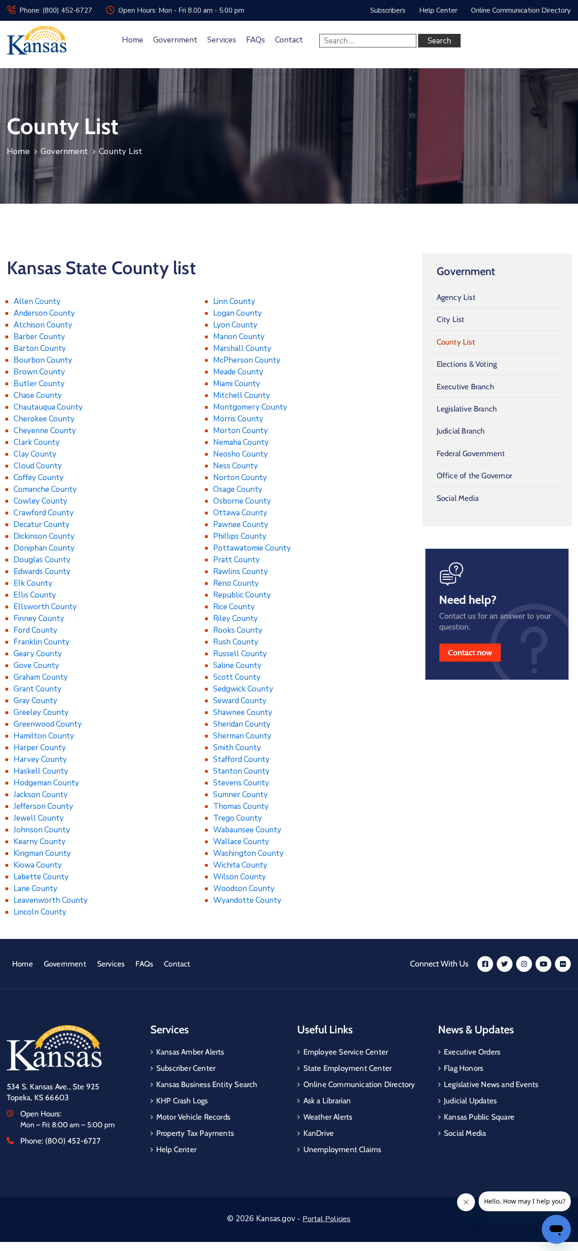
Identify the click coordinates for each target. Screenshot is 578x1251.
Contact (289, 40)
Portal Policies (327, 1219)
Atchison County (43, 325)
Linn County (234, 301)
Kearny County (39, 841)
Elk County (33, 583)
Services (221, 40)
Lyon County (235, 325)
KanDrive (318, 1133)
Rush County (235, 642)
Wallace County (241, 841)
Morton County (240, 430)
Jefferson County (43, 806)
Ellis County (35, 595)
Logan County (237, 313)
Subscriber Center (185, 1068)
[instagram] (524, 964)
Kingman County (42, 853)
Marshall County (242, 348)
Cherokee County (44, 419)
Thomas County (241, 806)
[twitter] (505, 964)
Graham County (41, 677)
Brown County (39, 372)
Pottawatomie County (252, 548)
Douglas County (42, 560)
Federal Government (471, 453)
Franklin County (42, 642)
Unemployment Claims (342, 1149)
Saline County (237, 665)
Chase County (38, 395)
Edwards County (42, 571)
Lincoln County (40, 912)
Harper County (40, 747)
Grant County (37, 689)
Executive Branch (465, 386)
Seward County (239, 701)
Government (175, 40)
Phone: (60, 1140)
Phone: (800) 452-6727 (55, 10)
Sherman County (242, 736)
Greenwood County (48, 724)
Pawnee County (240, 524)
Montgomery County (250, 407)
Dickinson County (44, 536)
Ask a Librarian (327, 1100)
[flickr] (563, 964)
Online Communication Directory (359, 1084)
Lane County (35, 888)
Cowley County (40, 501)
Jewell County (39, 818)
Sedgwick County (243, 689)
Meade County (238, 372)
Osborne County (242, 501)
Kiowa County (38, 865)
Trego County (237, 818)
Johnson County (42, 830)
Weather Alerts (328, 1116)
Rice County (234, 607)
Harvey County (40, 759)
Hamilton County (44, 736)
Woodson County (244, 888)
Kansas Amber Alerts (190, 1051)
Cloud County (38, 466)
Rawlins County (240, 571)
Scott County (237, 677)
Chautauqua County (48, 407)
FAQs (255, 40)
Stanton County (241, 771)
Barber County (39, 336)
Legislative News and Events (491, 1084)
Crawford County (44, 513)
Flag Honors (463, 1068)
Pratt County (236, 560)
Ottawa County (240, 513)
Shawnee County (242, 712)
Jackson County (41, 794)
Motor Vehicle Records (193, 1116)
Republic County (242, 595)
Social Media (458, 498)
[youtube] (543, 964)
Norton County (240, 477)
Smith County (237, 747)
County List (456, 341)
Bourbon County (43, 360)
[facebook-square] (485, 964)
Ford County (35, 630)
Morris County (238, 419)
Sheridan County (241, 724)
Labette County (41, 877)
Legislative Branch (467, 408)
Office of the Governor (474, 475)
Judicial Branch (461, 430)
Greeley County (41, 712)
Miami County (236, 383)
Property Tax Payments (195, 1133)
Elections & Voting (467, 364)
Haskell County (41, 771)
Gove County (36, 665)
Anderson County (44, 313)
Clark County (37, 442)
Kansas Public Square (479, 1116)
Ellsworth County (45, 607)
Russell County (240, 654)
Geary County (38, 654)
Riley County (235, 618)
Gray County (35, 701)
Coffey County (39, 477)
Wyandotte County (247, 900)
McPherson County (246, 360)
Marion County (239, 336)
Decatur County (42, 524)
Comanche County (45, 489)
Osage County (237, 489)
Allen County (37, 301)
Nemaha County (241, 442)
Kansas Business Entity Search (206, 1084)
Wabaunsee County (247, 830)
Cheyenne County (45, 430)
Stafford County (241, 759)
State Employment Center (347, 1068)
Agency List (456, 297)
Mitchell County (241, 395)
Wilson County (239, 877)
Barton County (40, 348)
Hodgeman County (46, 783)
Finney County (39, 618)
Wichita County (240, 865)
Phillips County (239, 536)
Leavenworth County (51, 900)
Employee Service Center (345, 1051)
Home (132, 40)
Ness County (235, 466)
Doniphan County (44, 548)
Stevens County (241, 783)
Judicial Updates (470, 1100)
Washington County (248, 853)
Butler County (39, 383)
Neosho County (240, 454)
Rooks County (237, 630)
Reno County (236, 583)
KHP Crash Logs (182, 1100)
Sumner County (240, 794)
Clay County (35, 454)
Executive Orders (472, 1051)
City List (451, 319)
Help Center (176, 1149)
